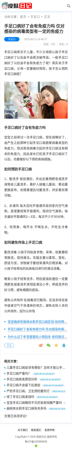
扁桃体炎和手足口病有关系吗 (26, 408)
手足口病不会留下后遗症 (23, 385)
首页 (23, 16)
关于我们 (23, 430)
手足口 (35, 16)
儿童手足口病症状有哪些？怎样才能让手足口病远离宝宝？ (36, 368)
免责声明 (50, 430)
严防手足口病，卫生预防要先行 (28, 391)
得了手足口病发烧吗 (20, 396)
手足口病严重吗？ (19, 373)
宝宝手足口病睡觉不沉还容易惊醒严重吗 (34, 402)
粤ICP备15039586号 (36, 441)
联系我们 (36, 430)
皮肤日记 (41, 436)
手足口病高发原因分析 (22, 379)
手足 (9, 345)
